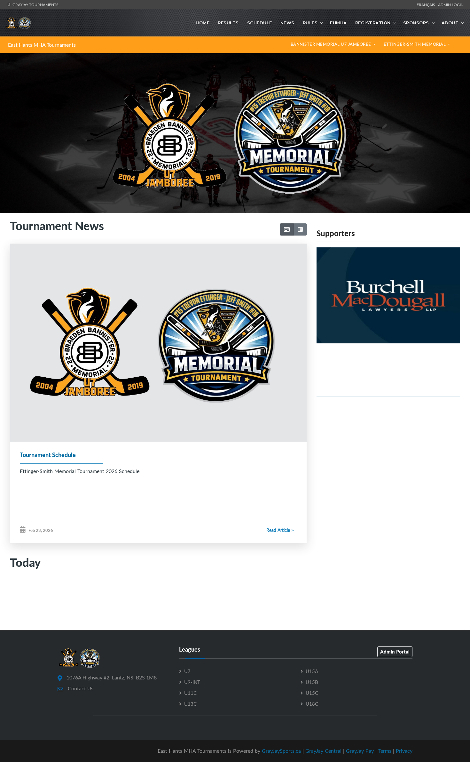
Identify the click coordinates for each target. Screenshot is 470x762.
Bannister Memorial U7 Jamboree (331, 44)
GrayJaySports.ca (281, 750)
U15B (312, 682)
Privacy (404, 750)
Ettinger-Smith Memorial (415, 44)
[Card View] (287, 229)
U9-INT (192, 682)
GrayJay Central (323, 750)
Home (202, 22)
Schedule (259, 22)
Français (427, 4)
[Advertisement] (388, 446)
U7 (187, 671)
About (450, 22)
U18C (312, 704)
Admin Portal (395, 651)
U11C (190, 693)
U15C (312, 693)
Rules (310, 22)
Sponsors (416, 22)
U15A (312, 671)
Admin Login (451, 4)
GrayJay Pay (360, 750)
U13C (190, 704)
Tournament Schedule (48, 455)
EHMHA (338, 22)
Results (228, 22)
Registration (373, 22)
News (287, 22)
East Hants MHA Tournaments (42, 44)
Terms (384, 750)
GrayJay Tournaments (35, 4)
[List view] (300, 229)
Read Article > (280, 530)
